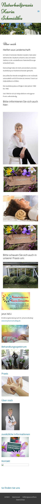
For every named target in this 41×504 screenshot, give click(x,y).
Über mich (7, 400)
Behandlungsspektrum (14, 346)
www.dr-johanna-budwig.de (10, 321)
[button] (18, 32)
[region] (20, 29)
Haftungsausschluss (30, 497)
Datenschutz (20, 500)
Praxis (4, 373)
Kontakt (5, 461)
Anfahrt (7, 497)
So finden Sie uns (10, 487)
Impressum (16, 497)
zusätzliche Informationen (15, 434)
